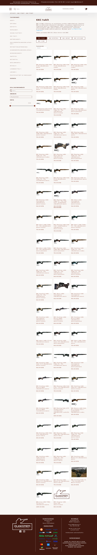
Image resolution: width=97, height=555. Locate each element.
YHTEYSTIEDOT (74, 538)
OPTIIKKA (13, 23)
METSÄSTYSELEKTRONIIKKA (18, 47)
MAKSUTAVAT (48, 526)
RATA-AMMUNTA (15, 62)
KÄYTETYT (13, 26)
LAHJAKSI (13, 72)
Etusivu (13, 13)
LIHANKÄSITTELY (15, 68)
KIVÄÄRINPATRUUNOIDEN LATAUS (20, 50)
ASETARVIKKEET (15, 39)
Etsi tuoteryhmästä (17, 87)
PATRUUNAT (13, 29)
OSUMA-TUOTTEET (16, 33)
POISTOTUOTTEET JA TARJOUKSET (21, 75)
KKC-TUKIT (13, 36)
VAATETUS (13, 56)
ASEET (12, 20)
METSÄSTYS (13, 59)
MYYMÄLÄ (74, 518)
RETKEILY (13, 65)
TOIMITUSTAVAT (48, 518)
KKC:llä (50, 32)
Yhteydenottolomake (47, 2)
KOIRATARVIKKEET (15, 53)
